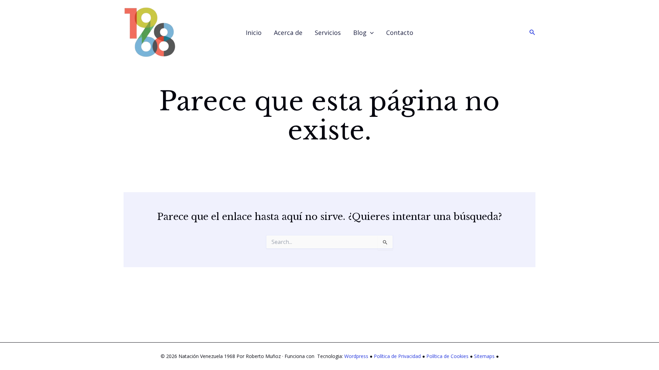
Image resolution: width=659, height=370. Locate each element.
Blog (360, 32)
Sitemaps (484, 356)
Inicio (254, 32)
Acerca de (288, 32)
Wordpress (356, 356)
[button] (370, 32)
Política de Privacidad (397, 356)
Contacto (399, 32)
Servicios (328, 32)
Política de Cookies (447, 356)
